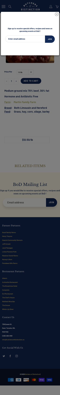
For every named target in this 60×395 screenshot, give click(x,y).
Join (50, 39)
